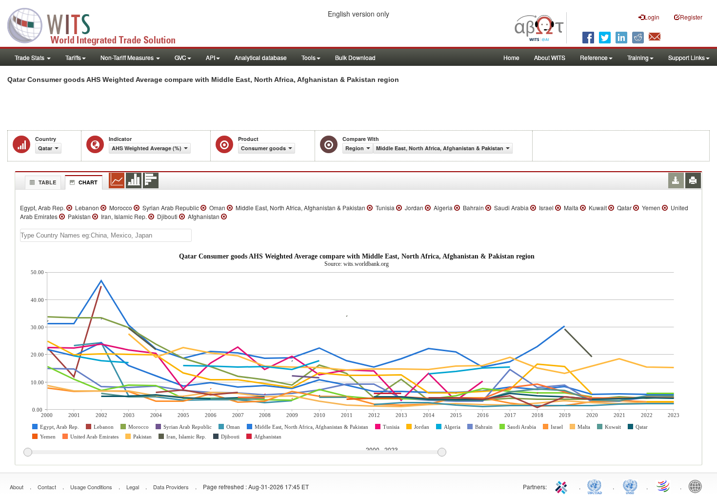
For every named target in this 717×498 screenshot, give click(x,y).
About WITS (549, 57)
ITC (563, 486)
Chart (88, 182)
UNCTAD (596, 486)
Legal (132, 487)
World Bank (697, 486)
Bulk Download (355, 57)
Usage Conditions (91, 487)
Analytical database (261, 57)
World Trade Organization (664, 486)
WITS (97, 24)
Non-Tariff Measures (127, 57)
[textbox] (106, 235)
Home (511, 57)
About (16, 487)
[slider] (234, 452)
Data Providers (171, 487)
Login (651, 17)
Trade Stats (30, 57)
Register (691, 17)
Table (47, 182)
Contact (47, 487)
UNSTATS (630, 486)
